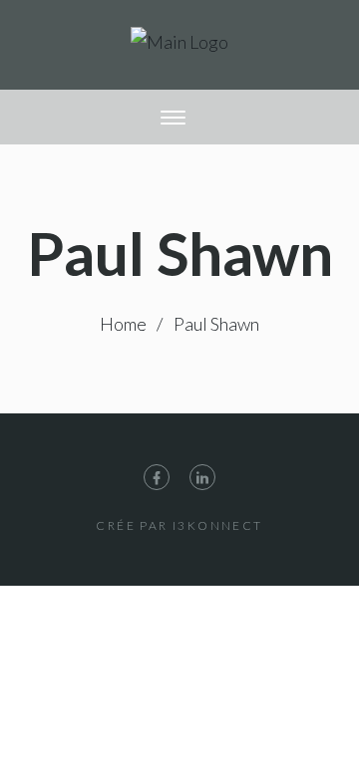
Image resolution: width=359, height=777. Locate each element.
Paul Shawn (216, 324)
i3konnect (218, 525)
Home (123, 324)
